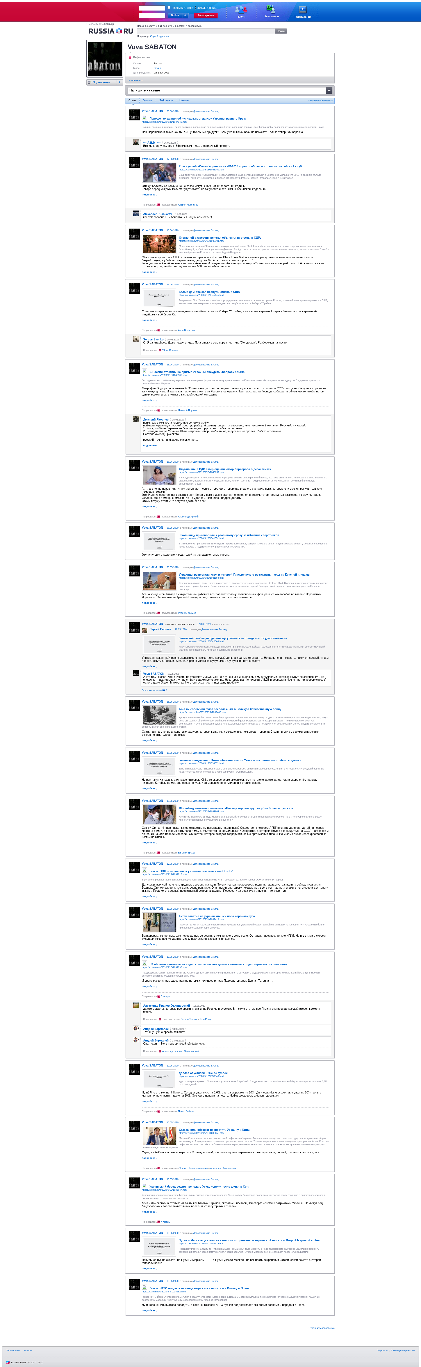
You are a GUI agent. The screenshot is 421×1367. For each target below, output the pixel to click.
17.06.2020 (172, 159)
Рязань (157, 68)
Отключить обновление (322, 1328)
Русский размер (187, 613)
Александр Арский (188, 516)
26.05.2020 (172, 527)
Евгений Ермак (186, 852)
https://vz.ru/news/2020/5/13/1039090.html (164, 967)
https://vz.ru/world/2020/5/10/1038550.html (201, 1133)
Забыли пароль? (207, 7)
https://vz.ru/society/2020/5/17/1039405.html (202, 712)
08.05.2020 (172, 1233)
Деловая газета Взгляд (205, 111)
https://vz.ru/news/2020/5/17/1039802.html (201, 811)
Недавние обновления (320, 100)
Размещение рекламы (403, 1350)
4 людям (165, 1221)
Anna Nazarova (186, 330)
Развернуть (134, 80)
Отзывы (148, 100)
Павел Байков (186, 1111)
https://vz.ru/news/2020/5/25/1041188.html (201, 577)
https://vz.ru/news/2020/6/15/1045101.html (201, 241)
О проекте (382, 1350)
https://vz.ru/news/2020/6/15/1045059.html (201, 472)
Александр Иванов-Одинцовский (180, 1051)
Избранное (166, 100)
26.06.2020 (172, 111)
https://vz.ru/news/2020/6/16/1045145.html (201, 295)
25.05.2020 (172, 567)
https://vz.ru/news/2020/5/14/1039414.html (201, 919)
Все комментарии (154, 690)
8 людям (165, 996)
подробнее (148, 194)
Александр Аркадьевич (223, 1168)
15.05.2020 (172, 908)
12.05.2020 (172, 1065)
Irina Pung (205, 1019)
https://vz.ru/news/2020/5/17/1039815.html (164, 874)
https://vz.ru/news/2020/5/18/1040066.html (201, 641)
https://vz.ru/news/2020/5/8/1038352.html (201, 1243)
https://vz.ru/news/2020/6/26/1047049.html (164, 121)
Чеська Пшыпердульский (193, 1168)
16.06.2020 (172, 230)
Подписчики (101, 82)
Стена (132, 100)
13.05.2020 (172, 956)
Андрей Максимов (188, 204)
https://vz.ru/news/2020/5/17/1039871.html (201, 763)
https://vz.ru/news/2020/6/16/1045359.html (201, 169)
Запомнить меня (183, 7)
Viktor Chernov (170, 350)
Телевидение (13, 1350)
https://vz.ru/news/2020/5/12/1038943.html (201, 1076)
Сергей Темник (189, 1019)
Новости (28, 1350)
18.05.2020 (205, 624)
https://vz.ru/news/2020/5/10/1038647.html (164, 1189)
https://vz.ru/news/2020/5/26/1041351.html (201, 538)
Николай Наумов (187, 410)
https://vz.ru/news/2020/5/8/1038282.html (164, 1291)
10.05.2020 (172, 1122)
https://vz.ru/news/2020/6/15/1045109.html (164, 375)
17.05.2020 (172, 863)
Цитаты (184, 100)
